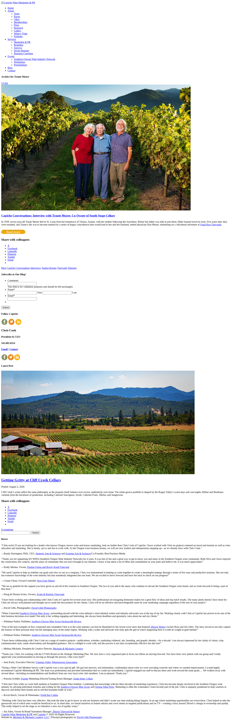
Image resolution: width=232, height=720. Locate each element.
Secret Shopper (21, 50)
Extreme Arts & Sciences (78, 553)
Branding (18, 45)
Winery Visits (20, 33)
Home (11, 8)
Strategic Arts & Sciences (48, 553)
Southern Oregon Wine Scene (34, 613)
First (39, 292)
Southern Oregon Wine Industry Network (34, 59)
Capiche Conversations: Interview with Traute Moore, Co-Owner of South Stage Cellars (58, 215)
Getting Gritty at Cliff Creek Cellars (31, 480)
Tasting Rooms (49, 268)
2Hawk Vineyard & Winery (66, 711)
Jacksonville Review (71, 621)
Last (74, 292)
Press (16, 25)
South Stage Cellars (83, 678)
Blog (10, 67)
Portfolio (18, 36)
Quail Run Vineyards (210, 224)
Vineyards (62, 268)
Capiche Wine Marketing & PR (17, 714)
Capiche (41, 714)
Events (11, 56)
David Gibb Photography (44, 608)
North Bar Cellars (49, 695)
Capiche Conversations (18, 268)
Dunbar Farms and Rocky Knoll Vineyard (48, 567)
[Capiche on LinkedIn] (18, 324)
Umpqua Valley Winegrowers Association (56, 662)
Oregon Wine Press (104, 687)
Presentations (20, 65)
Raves (17, 16)
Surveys (18, 47)
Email (11, 295)
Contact (11, 70)
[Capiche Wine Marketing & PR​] (18, 2)
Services (12, 39)
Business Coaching (23, 53)
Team (16, 13)
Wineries (72, 268)
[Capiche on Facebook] (4, 324)
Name (11, 289)
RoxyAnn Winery (46, 580)
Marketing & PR (22, 42)
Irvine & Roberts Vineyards (50, 594)
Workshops (19, 62)
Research (18, 28)
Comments (13, 280)
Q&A (17, 19)
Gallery (17, 30)
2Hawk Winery (158, 627)
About (11, 10)
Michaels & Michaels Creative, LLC (31, 717)
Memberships (20, 22)
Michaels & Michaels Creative (68, 648)
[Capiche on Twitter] (11, 324)
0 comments (7, 529)
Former (24, 678)
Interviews (35, 268)
